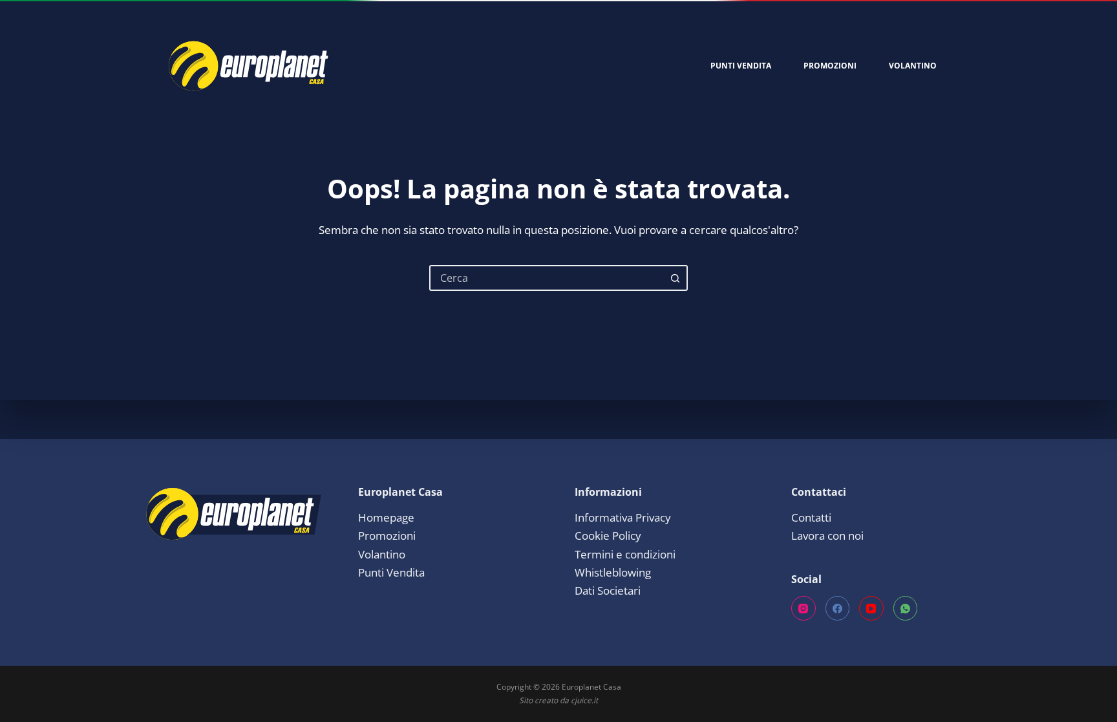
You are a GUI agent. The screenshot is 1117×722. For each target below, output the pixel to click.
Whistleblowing (613, 572)
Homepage (386, 517)
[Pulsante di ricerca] (674, 278)
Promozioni (829, 65)
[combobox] (547, 278)
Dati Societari (608, 590)
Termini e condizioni (625, 554)
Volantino (913, 65)
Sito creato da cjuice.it (558, 700)
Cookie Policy (608, 535)
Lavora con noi (827, 535)
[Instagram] (803, 608)
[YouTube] (871, 608)
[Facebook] (837, 608)
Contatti (811, 517)
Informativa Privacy (623, 517)
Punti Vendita (740, 65)
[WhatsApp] (905, 608)
